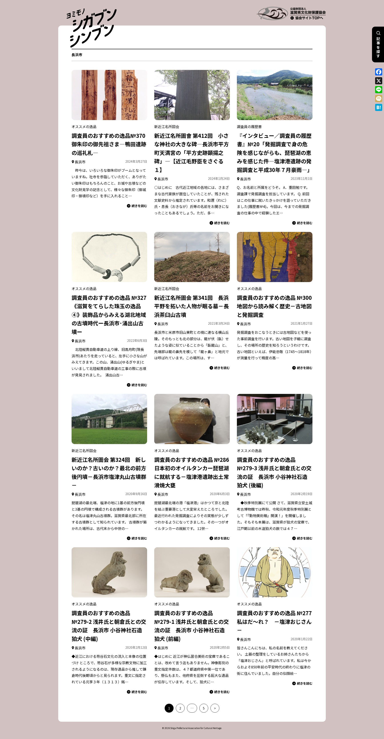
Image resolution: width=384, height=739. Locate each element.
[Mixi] (378, 98)
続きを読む (139, 206)
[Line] (378, 89)
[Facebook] (378, 71)
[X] (378, 80)
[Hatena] (378, 107)
